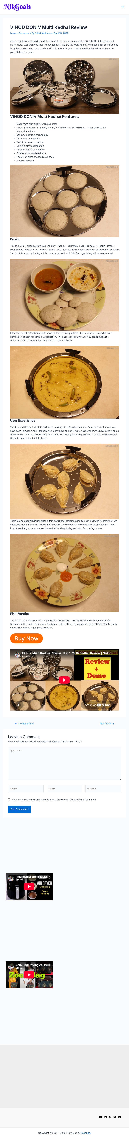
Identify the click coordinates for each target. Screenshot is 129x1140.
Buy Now (26, 638)
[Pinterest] (119, 1117)
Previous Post (24, 723)
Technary (86, 1133)
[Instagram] (105, 1117)
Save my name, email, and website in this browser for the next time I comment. (54, 799)
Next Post (107, 723)
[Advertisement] (65, 843)
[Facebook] (110, 1117)
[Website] (103, 789)
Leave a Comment (20, 33)
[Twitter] (114, 1117)
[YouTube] (100, 1117)
